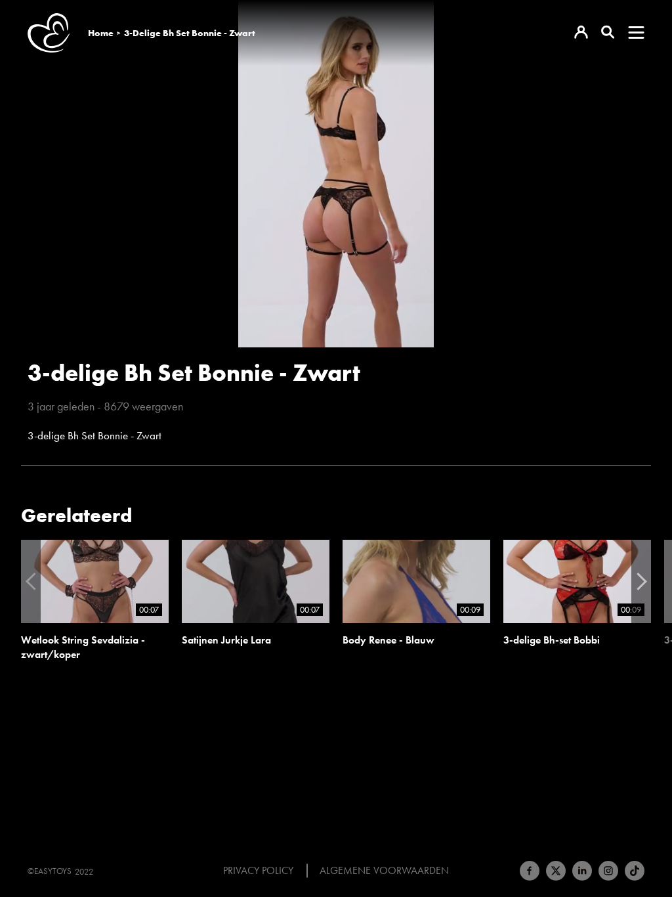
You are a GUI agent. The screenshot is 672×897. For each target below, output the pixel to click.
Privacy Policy (258, 870)
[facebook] (529, 871)
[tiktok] (634, 871)
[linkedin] (582, 871)
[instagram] (608, 871)
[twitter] (556, 871)
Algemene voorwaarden (384, 870)
